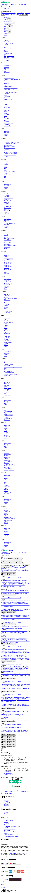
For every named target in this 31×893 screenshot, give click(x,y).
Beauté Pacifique (8, 262)
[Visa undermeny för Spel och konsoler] (14, 23)
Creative (6, 535)
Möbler (5, 308)
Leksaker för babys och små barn (12, 79)
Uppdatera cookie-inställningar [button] (8, 890)
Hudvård (6, 237)
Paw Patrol (6, 121)
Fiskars (5, 332)
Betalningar (7, 804)
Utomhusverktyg (8, 418)
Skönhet (6, 44)
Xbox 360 (6, 203)
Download (6, 226)
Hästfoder (6, 467)
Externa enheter (8, 520)
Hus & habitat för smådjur (10, 465)
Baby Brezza (7, 382)
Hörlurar (6, 514)
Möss (5, 513)
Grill (5, 410)
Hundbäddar (7, 457)
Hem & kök (7, 824)
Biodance (6, 265)
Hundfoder (6, 453)
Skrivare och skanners (9, 518)
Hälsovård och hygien (9, 57)
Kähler (5, 346)
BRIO (5, 117)
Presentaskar (7, 284)
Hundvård (6, 456)
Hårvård (6, 235)
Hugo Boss (6, 255)
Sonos (5, 163)
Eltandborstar (7, 244)
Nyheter (6, 69)
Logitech (6, 170)
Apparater (6, 295)
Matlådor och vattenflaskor (10, 92)
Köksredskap (7, 300)
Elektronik (6, 41)
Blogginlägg (7, 72)
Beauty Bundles (8, 283)
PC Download (7, 206)
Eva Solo (6, 438)
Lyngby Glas (7, 338)
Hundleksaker (7, 454)
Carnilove (6, 485)
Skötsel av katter (8, 461)
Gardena (6, 426)
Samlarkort (6, 93)
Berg (5, 120)
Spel (5, 82)
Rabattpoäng (7, 805)
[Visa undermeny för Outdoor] (9, 30)
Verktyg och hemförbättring (11, 836)
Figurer (5, 85)
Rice (5, 393)
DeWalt (6, 432)
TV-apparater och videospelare (11, 142)
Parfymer (6, 232)
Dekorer (6, 305)
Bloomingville (7, 330)
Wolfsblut (6, 493)
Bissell (5, 166)
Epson (5, 529)
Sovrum (6, 310)
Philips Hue (7, 174)
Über (5, 484)
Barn (5, 47)
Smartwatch (7, 149)
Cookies (3, 887)
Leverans (6, 801)
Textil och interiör (8, 364)
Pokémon (6, 109)
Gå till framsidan (8, 773)
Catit (5, 479)
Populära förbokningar (9, 223)
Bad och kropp (7, 240)
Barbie (5, 106)
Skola (5, 95)
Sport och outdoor (8, 49)
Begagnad (6, 224)
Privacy (2, 884)
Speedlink (6, 534)
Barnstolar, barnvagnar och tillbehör (13, 367)
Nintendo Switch (8, 199)
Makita (5, 433)
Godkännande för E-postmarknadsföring (17, 853)
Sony (5, 176)
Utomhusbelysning (8, 415)
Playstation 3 (7, 196)
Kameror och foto (8, 150)
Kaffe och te (7, 294)
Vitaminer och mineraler (10, 245)
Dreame (6, 164)
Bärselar (6, 370)
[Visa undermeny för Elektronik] (10, 21)
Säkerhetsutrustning (9, 372)
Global (5, 326)
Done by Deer (7, 388)
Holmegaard (7, 333)
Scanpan (6, 325)
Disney (5, 113)
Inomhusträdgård (8, 311)
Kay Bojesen (7, 336)
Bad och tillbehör (8, 371)
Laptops (6, 510)
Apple (5, 167)
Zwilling (6, 328)
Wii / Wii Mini (7, 210)
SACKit (6, 343)
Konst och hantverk (9, 89)
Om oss (6, 812)
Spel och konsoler (8, 43)
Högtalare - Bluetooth (9, 148)
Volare (5, 111)
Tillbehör (6, 156)
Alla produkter (7, 65)
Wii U (5, 212)
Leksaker (6, 40)
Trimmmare (7, 247)
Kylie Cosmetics (8, 266)
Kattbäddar (6, 463)
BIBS (5, 386)
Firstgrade (6, 124)
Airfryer (6, 297)
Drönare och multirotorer (10, 155)
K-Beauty (6, 280)
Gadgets (6, 58)
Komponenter (7, 517)
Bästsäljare (6, 68)
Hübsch (6, 345)
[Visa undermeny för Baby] (8, 28)
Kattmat (6, 458)
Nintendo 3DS (7, 208)
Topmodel (6, 114)
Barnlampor (7, 375)
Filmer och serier (8, 53)
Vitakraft (6, 481)
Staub (5, 329)
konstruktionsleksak (9, 78)
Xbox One (6, 202)
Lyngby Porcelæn (8, 322)
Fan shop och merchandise (10, 832)
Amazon (6, 178)
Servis (5, 301)
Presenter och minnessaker (10, 374)
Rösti (5, 319)
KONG (6, 478)
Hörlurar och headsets (9, 146)
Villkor (2, 881)
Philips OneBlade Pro (9, 171)
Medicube (6, 268)
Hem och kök (7, 46)
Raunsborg (6, 261)
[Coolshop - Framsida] (15, 13)
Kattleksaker (7, 460)
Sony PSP (6, 213)
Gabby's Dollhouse (8, 123)
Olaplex (6, 256)
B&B (5, 482)
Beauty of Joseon (8, 269)
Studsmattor (7, 96)
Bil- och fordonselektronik (10, 152)
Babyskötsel (7, 365)
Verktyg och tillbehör (9, 242)
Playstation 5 (7, 193)
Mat (5, 361)
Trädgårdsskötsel (8, 411)
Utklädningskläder (8, 99)
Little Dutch (7, 118)
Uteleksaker (7, 98)
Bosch (5, 431)
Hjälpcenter (7, 800)
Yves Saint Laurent (8, 258)
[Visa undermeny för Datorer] (9, 33)
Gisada (5, 272)
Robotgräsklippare (8, 414)
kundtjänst (8, 771)
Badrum (6, 302)
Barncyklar (6, 83)
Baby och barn (7, 830)
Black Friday (7, 813)
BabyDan (6, 383)
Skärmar (6, 516)
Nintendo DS (7, 209)
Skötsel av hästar (8, 468)
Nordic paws (7, 486)
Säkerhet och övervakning (10, 153)
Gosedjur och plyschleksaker (11, 81)
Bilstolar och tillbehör (9, 362)
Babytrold (6, 385)
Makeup (6, 234)
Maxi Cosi (6, 390)
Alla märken (7, 161)
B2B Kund (6, 8)
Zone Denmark (7, 321)
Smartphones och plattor (10, 143)
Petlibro (6, 491)
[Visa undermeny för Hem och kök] (12, 26)
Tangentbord (7, 511)
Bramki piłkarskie (8, 86)
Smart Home (7, 141)
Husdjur (6, 50)
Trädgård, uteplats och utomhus (12, 826)
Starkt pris (6, 67)
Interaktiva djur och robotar (10, 88)
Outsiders (6, 110)
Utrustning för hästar (9, 470)
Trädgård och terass (9, 56)
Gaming (6, 508)
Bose (5, 177)
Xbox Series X (7, 201)
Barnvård (6, 248)
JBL (5, 169)
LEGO (5, 104)
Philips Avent (7, 392)
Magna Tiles (7, 107)
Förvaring (6, 304)
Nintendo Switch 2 (8, 198)
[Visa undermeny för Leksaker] (10, 19)
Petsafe (5, 488)
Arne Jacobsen (7, 340)
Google (6, 531)
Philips (5, 173)
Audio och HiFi (8, 145)
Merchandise (7, 60)
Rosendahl (6, 339)
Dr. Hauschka (7, 263)
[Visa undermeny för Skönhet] (9, 25)
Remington (6, 273)
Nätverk (6, 521)
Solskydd (6, 241)
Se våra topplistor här (9, 774)
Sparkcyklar (7, 90)
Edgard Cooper (8, 492)
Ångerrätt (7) (7, 803)
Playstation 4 (7, 195)
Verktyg (6, 54)
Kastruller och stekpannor (10, 298)
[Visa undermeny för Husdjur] (9, 32)
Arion (5, 476)
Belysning (6, 307)
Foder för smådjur (8, 464)
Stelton (5, 323)
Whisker (6, 489)
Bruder (5, 116)
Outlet (5, 71)
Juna (5, 335)
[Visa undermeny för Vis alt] (8, 18)
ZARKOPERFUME (9, 259)
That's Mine (7, 395)
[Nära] (2, 557)
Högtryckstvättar (8, 413)
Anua (5, 270)
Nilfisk (5, 428)
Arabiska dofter (8, 281)
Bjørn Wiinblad (8, 342)
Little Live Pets (7, 126)
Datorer (6, 51)
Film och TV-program (9, 829)
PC (4, 205)
